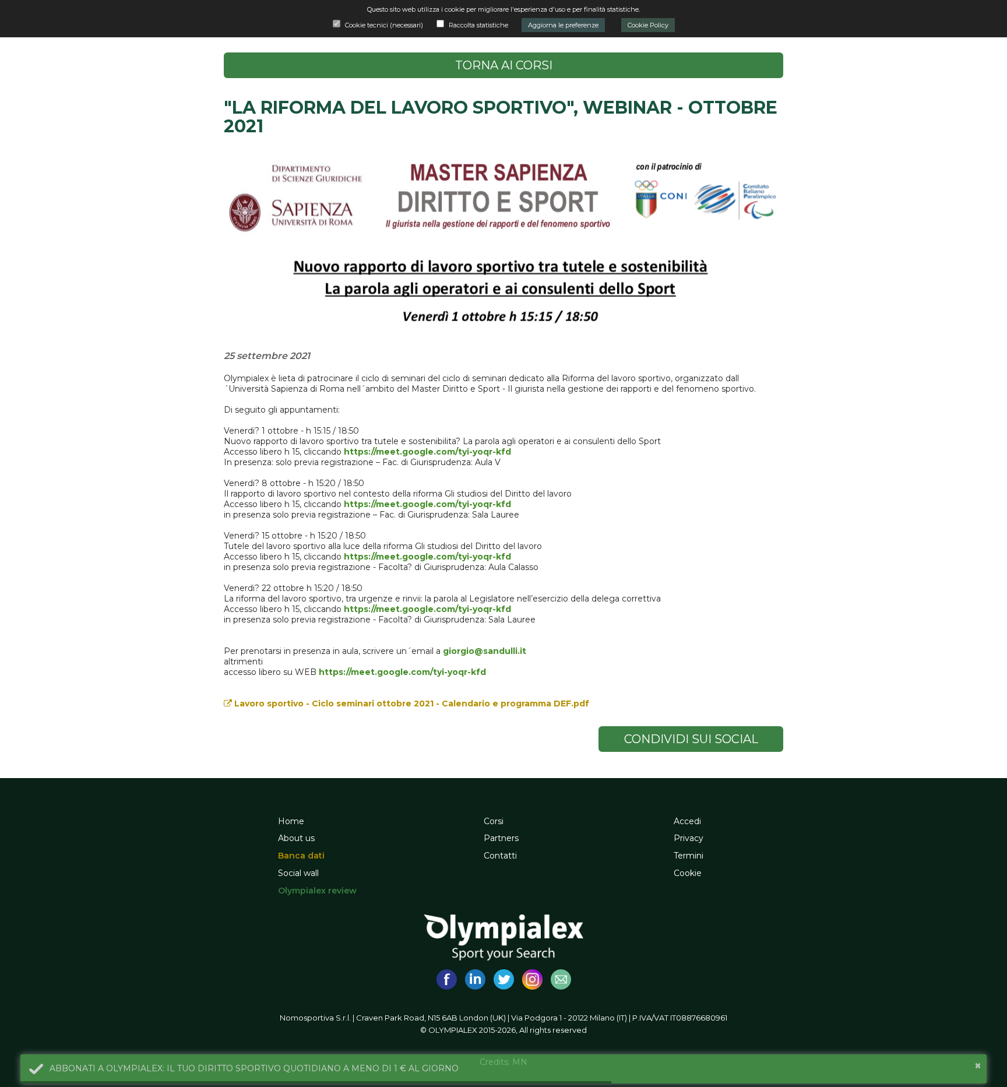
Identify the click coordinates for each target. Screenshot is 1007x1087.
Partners (501, 838)
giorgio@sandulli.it (484, 651)
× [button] (977, 1065)
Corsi (494, 821)
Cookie (688, 873)
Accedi (687, 821)
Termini (688, 855)
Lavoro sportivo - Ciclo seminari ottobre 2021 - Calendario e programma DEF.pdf (410, 703)
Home (291, 821)
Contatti (500, 855)
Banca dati (301, 855)
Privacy (688, 838)
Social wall (298, 873)
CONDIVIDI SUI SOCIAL (691, 739)
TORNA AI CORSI (503, 65)
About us (296, 838)
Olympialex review (317, 890)
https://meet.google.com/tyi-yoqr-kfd (427, 451)
